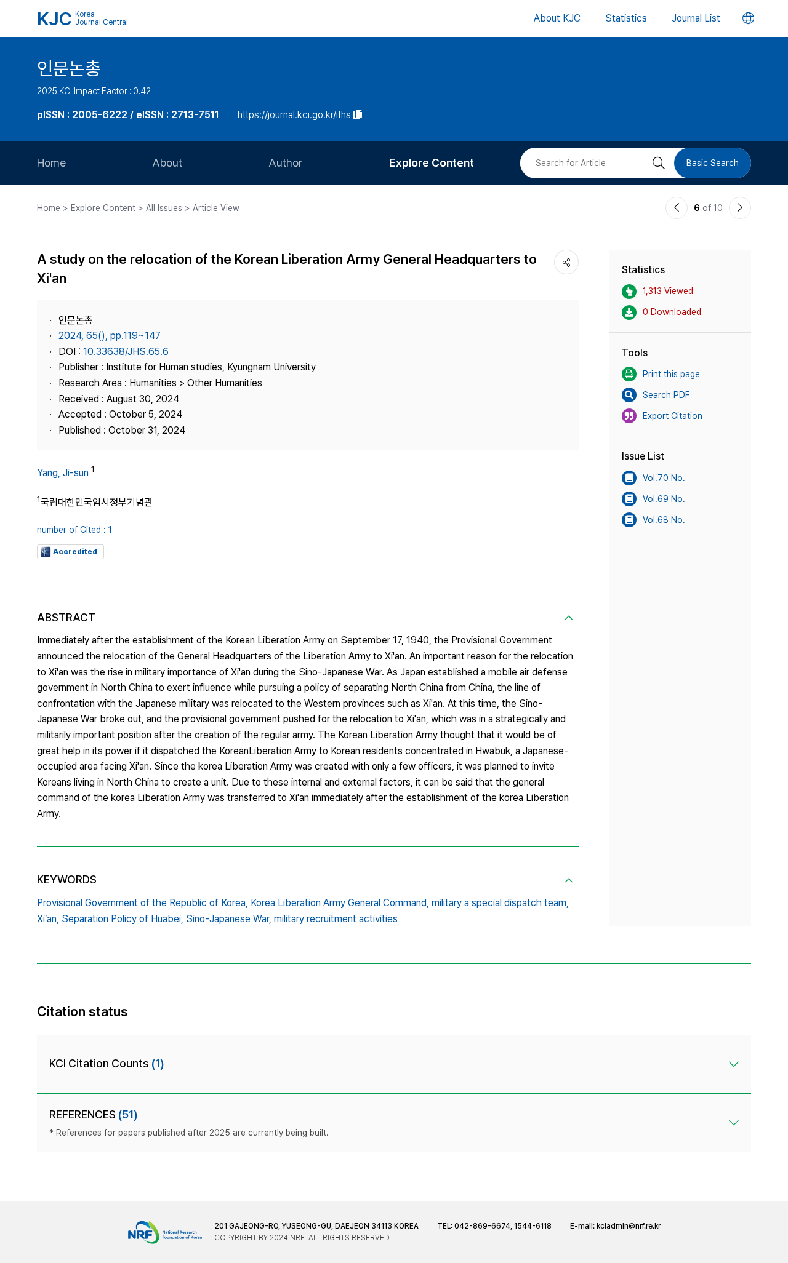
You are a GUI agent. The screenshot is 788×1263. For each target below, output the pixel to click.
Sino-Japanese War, (228, 919)
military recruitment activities (336, 919)
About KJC (557, 18)
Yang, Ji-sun (63, 473)
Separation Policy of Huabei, (122, 919)
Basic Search (712, 163)
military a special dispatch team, (500, 903)
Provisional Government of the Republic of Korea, (142, 903)
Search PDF (666, 395)
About (167, 162)
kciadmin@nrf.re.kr (629, 1226)
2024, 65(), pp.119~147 (109, 335)
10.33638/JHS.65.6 (126, 351)
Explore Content (431, 162)
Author (285, 162)
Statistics (626, 18)
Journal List (696, 18)
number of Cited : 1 (74, 530)
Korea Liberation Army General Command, (340, 903)
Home (51, 162)
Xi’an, (48, 919)
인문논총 (69, 68)
